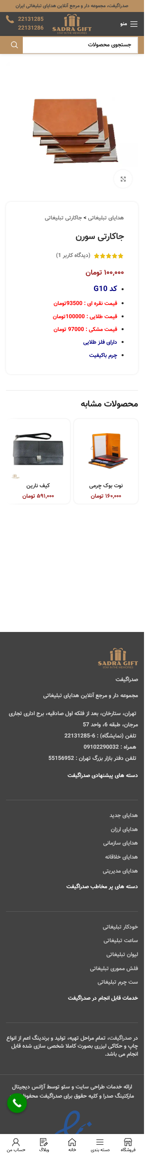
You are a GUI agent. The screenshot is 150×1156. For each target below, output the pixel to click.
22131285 (31, 19)
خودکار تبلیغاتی (120, 927)
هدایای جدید (124, 815)
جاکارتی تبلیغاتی (63, 218)
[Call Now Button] (17, 1103)
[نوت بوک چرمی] (106, 451)
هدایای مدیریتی (120, 871)
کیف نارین (38, 486)
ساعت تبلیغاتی (121, 941)
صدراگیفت (120, 1038)
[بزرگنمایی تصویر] (123, 179)
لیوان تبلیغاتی (122, 955)
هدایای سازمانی (120, 843)
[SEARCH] (14, 45)
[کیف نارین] (38, 451)
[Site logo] (71, 24)
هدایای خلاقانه (121, 857)
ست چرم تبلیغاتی (118, 982)
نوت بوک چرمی (106, 486)
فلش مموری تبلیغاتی (114, 969)
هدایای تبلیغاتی (106, 218)
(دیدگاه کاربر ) (73, 255)
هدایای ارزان (124, 829)
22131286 (31, 28)
